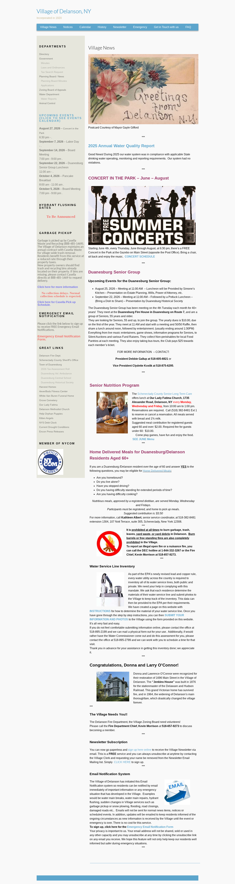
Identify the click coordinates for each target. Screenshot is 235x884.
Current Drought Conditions (54, 427)
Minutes (45, 63)
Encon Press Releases (51, 431)
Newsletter (119, 27)
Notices (68, 27)
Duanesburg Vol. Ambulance (56, 373)
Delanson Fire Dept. (50, 355)
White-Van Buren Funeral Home (56, 395)
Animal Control (47, 103)
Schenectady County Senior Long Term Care (164, 393)
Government (46, 58)
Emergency (140, 27)
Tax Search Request (52, 72)
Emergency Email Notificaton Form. (59, 338)
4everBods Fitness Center (53, 391)
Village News (48, 27)
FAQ (188, 27)
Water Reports (49, 98)
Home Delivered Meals (157, 470)
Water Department (49, 94)
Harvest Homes (47, 386)
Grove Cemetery (48, 400)
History (102, 27)
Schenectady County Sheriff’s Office (58, 360)
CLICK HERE (122, 762)
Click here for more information (58, 287)
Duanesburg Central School (56, 378)
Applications (47, 85)
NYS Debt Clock (48, 422)
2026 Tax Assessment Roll (55, 369)
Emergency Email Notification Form (150, 826)
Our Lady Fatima (48, 404)
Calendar (85, 27)
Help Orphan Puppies (51, 413)
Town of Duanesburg (50, 364)
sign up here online (139, 749)
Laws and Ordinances (53, 67)
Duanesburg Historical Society (57, 382)
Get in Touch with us (166, 27)
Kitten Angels (46, 418)
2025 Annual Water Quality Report (121, 145)
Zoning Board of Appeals (52, 89)
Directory (44, 54)
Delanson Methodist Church (54, 409)
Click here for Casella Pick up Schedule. (57, 303)
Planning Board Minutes (54, 81)
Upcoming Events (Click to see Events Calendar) (60, 118)
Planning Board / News (51, 76)
